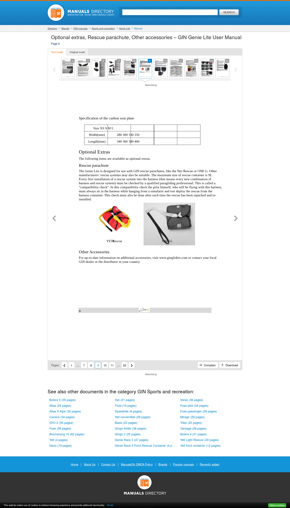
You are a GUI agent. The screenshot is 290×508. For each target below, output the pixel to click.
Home (74, 464)
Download (231, 365)
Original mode (77, 52)
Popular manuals (183, 464)
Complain (209, 365)
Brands (162, 464)
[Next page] (236, 219)
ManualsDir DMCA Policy (137, 464)
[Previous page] (54, 219)
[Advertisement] (145, 91)
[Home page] (56, 12)
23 (124, 365)
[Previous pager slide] (54, 70)
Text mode (57, 52)
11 (112, 365)
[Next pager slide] (236, 70)
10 (105, 365)
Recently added (209, 464)
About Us (89, 464)
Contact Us (108, 464)
